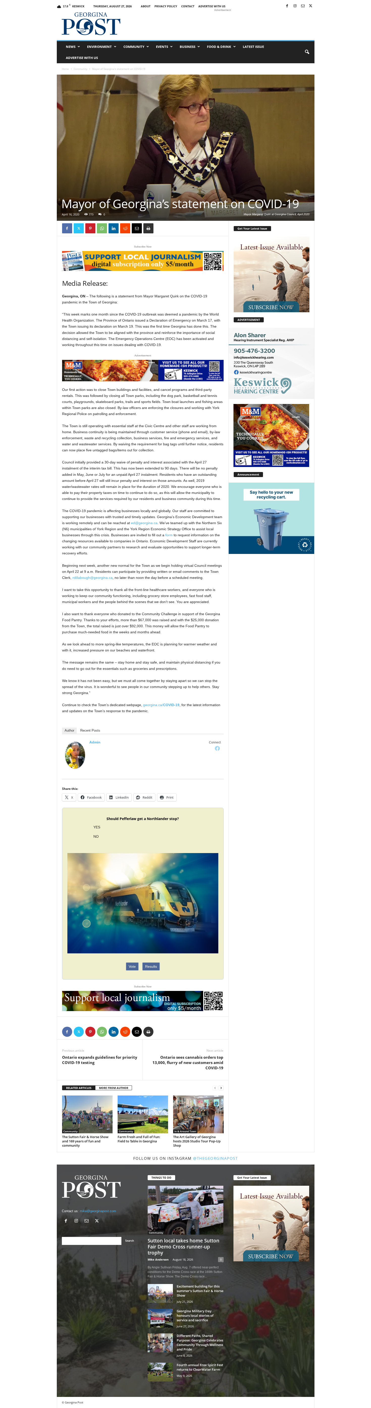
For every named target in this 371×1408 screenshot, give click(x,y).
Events (162, 46)
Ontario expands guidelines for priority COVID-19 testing (99, 1060)
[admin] (75, 755)
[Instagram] (295, 6)
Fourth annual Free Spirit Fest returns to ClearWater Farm (200, 1367)
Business (187, 46)
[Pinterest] (90, 228)
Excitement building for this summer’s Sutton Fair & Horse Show (200, 1291)
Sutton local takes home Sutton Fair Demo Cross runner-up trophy (183, 1246)
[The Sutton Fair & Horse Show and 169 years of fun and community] (87, 1114)
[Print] (148, 228)
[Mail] (303, 6)
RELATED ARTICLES (78, 1088)
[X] (311, 6)
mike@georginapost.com (98, 1211)
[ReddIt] (125, 228)
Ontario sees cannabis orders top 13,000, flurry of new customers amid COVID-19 (187, 1062)
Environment (99, 46)
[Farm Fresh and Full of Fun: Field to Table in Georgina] (143, 1114)
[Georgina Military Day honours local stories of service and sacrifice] (160, 1318)
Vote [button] (132, 966)
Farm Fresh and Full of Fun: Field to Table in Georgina (139, 1139)
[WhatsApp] (102, 228)
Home (65, 69)
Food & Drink (219, 46)
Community (133, 46)
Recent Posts (90, 730)
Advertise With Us (211, 6)
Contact (187, 6)
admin (94, 742)
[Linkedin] (114, 228)
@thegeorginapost (215, 1158)
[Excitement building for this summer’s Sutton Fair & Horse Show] (160, 1293)
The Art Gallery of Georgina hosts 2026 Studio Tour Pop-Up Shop (197, 1141)
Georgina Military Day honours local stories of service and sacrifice (195, 1315)
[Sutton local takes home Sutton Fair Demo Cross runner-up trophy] (186, 1210)
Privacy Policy (165, 6)
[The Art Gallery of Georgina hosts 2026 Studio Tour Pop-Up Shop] (198, 1114)
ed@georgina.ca (144, 523)
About (145, 6)
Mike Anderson (158, 1259)
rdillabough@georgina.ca (92, 578)
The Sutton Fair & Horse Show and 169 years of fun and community (85, 1141)
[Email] (137, 228)
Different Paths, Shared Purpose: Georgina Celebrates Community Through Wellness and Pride (200, 1342)
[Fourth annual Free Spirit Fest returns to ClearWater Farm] (160, 1372)
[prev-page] (215, 1088)
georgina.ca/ (161, 705)
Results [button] (151, 966)
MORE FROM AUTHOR (113, 1088)
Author (69, 730)
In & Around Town (185, 1131)
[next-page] (221, 1088)
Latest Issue (253, 46)
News (70, 46)
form (169, 535)
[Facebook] (287, 6)
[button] (306, 52)
